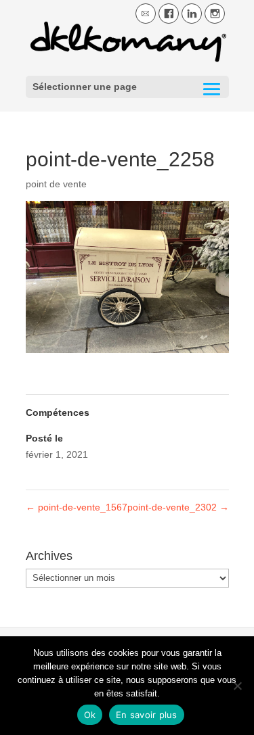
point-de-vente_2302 (178, 507)
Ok (90, 714)
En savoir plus (146, 714)
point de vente (56, 184)
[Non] (237, 685)
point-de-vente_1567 (76, 507)
